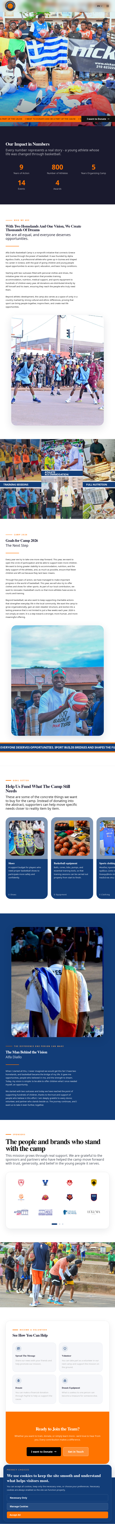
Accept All (15, 1514)
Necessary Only (18, 1497)
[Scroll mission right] (106, 445)
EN (98, 6)
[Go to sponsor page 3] (62, 1224)
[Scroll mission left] (98, 445)
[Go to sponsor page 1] (54, 1224)
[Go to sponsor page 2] (59, 1224)
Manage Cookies (19, 1506)
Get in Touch (76, 1451)
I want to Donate (96, 118)
